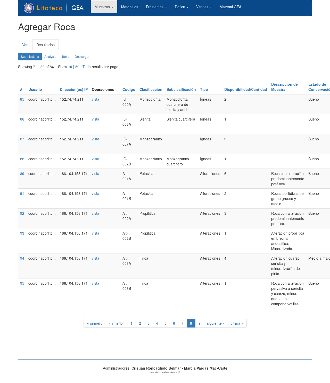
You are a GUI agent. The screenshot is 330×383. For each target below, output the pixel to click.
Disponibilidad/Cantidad (245, 89)
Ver (25, 44)
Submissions (31, 57)
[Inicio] (56, 8)
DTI (180, 372)
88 (22, 158)
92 (22, 213)
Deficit (180, 6)
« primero (95, 323)
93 (22, 233)
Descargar (82, 56)
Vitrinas (202, 6)
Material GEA (230, 6)
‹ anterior (116, 323)
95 (22, 283)
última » (236, 323)
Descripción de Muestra (284, 87)
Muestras (103, 6)
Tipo (204, 89)
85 (22, 99)
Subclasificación (181, 89)
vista (95, 99)
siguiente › (215, 323)
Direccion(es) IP (74, 89)
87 (22, 138)
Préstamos (155, 6)
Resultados (47, 46)
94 (22, 258)
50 (77, 66)
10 (70, 66)
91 (22, 193)
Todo (86, 66)
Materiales (129, 6)
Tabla (65, 56)
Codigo (128, 89)
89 (22, 173)
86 (22, 119)
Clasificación (150, 89)
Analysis (50, 56)
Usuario (35, 89)
